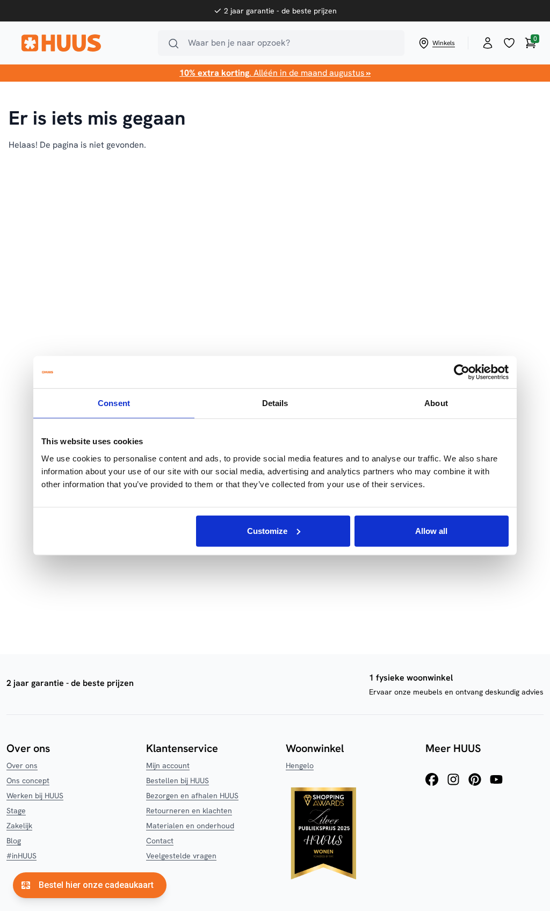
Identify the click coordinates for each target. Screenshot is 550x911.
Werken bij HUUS (34, 795)
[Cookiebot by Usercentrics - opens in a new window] (462, 372)
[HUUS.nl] (83, 43)
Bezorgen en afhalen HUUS (192, 795)
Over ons (22, 765)
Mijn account (168, 765)
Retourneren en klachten (189, 810)
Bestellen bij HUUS (177, 780)
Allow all (431, 530)
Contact (159, 840)
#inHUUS (21, 856)
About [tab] (436, 403)
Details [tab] (275, 403)
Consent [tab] (114, 403)
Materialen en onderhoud (190, 825)
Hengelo (300, 765)
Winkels (443, 43)
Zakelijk (19, 825)
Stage (16, 810)
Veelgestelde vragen (181, 856)
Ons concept (27, 780)
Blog (13, 840)
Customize (267, 530)
